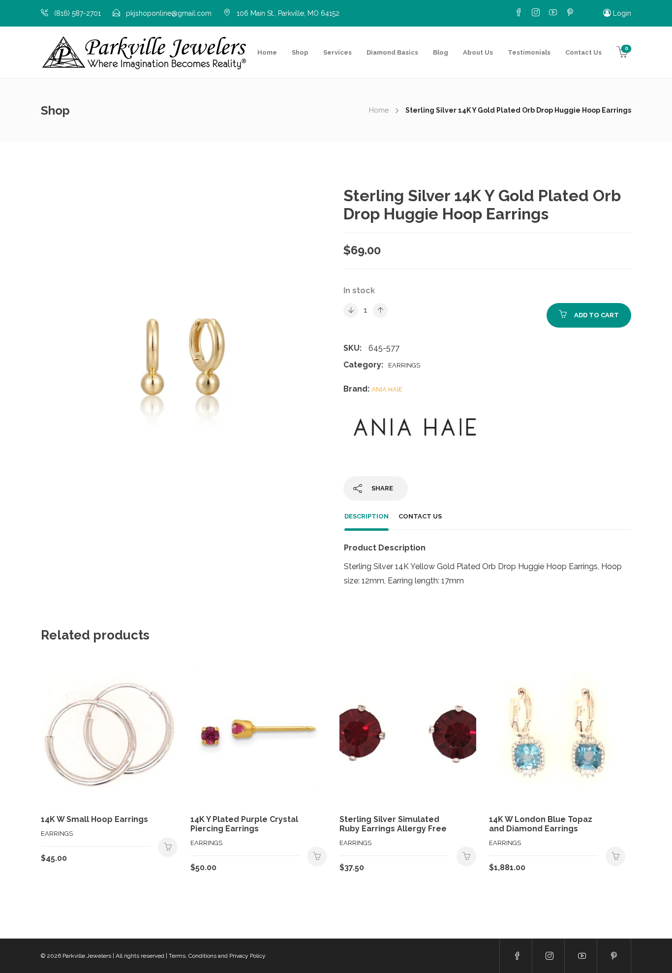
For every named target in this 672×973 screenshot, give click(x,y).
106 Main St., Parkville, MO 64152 (288, 13)
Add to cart (596, 315)
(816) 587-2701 (77, 13)
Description (366, 516)
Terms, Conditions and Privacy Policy (217, 955)
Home (267, 52)
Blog (440, 52)
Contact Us (583, 52)
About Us (478, 52)
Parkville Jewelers (86, 955)
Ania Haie (386, 389)
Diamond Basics (392, 52)
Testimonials (529, 52)
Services (337, 52)
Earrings (404, 365)
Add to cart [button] (168, 847)
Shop (300, 52)
